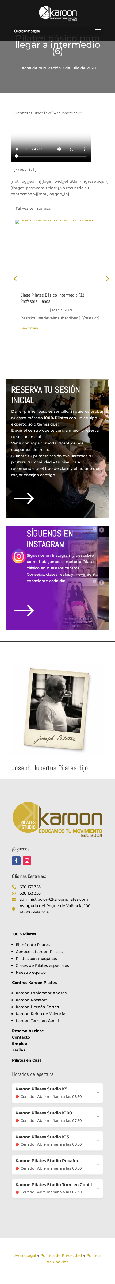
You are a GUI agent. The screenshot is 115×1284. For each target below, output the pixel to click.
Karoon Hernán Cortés (37, 1006)
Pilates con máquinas (36, 958)
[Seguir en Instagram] (27, 860)
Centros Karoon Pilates (34, 982)
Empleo (19, 1043)
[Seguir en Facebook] (16, 860)
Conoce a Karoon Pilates (39, 951)
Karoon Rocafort (31, 999)
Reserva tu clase (28, 1030)
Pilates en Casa (27, 1060)
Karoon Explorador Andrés (41, 993)
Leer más (29, 328)
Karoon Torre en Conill (37, 1020)
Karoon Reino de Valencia (40, 1013)
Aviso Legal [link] (25, 1255)
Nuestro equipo (31, 972)
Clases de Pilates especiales (42, 965)
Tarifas (18, 1050)
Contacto (21, 1037)
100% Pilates (24, 934)
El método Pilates (33, 944)
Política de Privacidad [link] (61, 1255)
